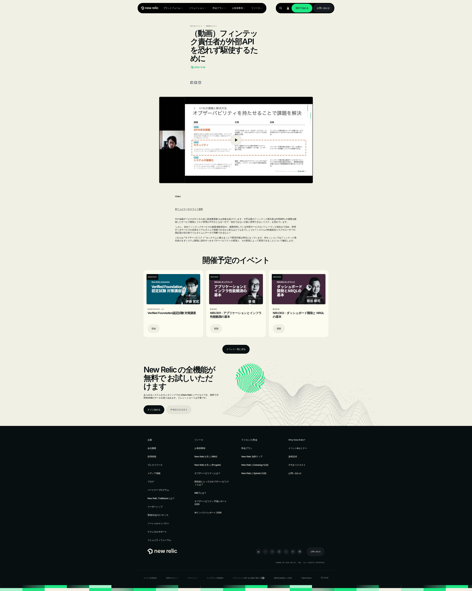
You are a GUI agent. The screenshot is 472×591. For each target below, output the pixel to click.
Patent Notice (307, 578)
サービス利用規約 (150, 578)
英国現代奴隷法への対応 (283, 578)
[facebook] (300, 552)
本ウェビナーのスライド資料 (189, 209)
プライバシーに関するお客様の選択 (246, 578)
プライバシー (192, 578)
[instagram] (286, 552)
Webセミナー (211, 26)
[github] (272, 552)
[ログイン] (288, 8)
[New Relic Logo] (149, 8)
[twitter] (265, 552)
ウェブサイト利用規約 (215, 578)
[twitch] (293, 552)
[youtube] (258, 552)
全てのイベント (196, 26)
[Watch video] (236, 140)
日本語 (325, 578)
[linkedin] (279, 552)
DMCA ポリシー (172, 578)
